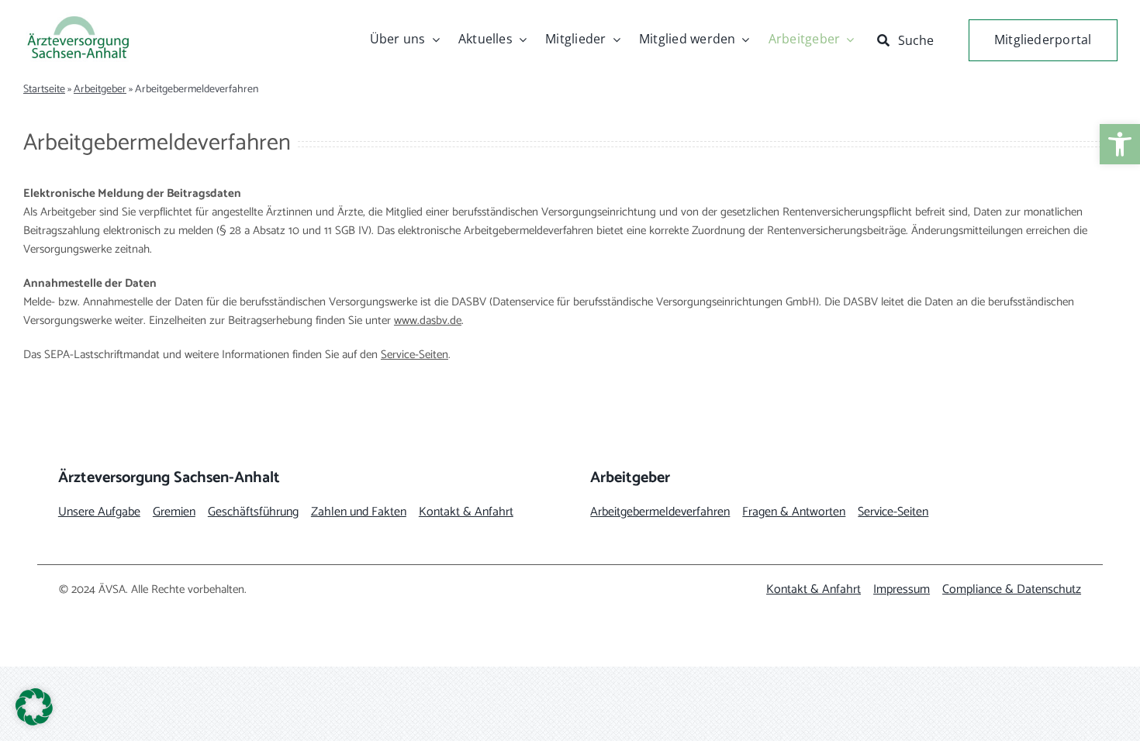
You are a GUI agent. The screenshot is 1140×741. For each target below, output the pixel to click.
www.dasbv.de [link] (427, 320)
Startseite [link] (44, 89)
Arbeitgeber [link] (100, 89)
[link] (1120, 144)
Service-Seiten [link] (414, 354)
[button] (34, 707)
